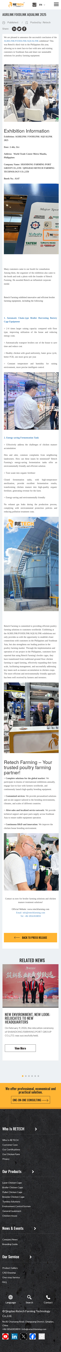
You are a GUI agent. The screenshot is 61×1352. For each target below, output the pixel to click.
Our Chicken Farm (11, 1154)
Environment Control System (16, 1206)
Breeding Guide (10, 1244)
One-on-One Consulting (27, 1100)
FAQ (4, 1282)
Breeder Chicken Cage (13, 1196)
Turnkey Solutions (11, 1201)
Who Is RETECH (10, 1140)
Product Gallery (10, 1268)
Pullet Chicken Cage (12, 1192)
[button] (22, 1076)
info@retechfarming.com (34, 1329)
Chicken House (9, 1215)
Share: (5, 28)
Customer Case (10, 1144)
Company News (10, 1239)
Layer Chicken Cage (12, 1182)
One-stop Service (11, 1277)
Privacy (5, 1159)
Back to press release (34, 938)
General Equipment (11, 1211)
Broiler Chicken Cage (12, 1187)
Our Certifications (11, 1149)
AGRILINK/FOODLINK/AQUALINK (21, 41)
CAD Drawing (9, 1272)
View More (20, 1048)
